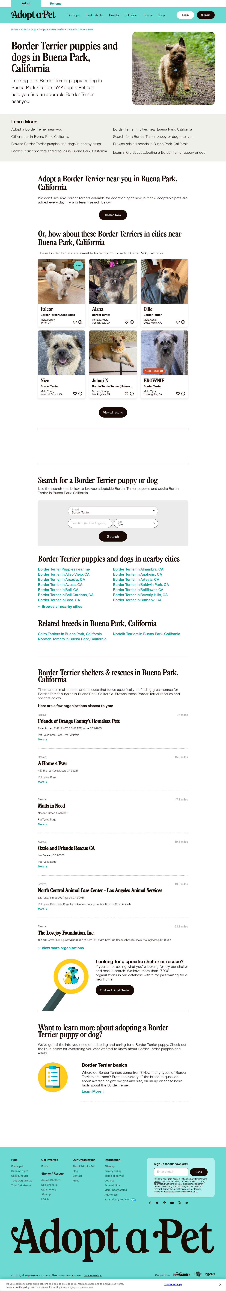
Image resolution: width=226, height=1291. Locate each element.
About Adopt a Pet (83, 1166)
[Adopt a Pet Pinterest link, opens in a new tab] (165, 1203)
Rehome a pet (19, 1170)
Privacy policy (113, 1170)
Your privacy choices (117, 1199)
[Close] (220, 1284)
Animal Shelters (50, 1179)
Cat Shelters (48, 1189)
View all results (113, 412)
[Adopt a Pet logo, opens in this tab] (113, 1243)
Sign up (205, 14)
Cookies (109, 1180)
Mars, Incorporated (116, 1189)
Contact (77, 1175)
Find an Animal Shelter (115, 990)
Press (76, 1180)
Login (185, 14)
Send (199, 1171)
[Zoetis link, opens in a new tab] (210, 1274)
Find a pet (17, 1166)
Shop (161, 15)
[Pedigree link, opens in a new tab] (197, 1274)
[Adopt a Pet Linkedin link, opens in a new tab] (187, 1203)
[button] (75, 322)
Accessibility (112, 1185)
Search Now (113, 215)
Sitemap (109, 1166)
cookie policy (22, 1287)
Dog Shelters (49, 1184)
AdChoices (111, 1194)
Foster (148, 15)
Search (113, 536)
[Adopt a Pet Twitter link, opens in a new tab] (158, 1203)
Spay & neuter (19, 1175)
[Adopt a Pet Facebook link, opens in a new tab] (150, 1203)
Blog (75, 1170)
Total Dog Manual (21, 1180)
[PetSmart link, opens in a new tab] (181, 1274)
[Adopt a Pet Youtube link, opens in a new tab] (173, 1203)
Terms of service (114, 1175)
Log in (45, 1198)
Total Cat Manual (21, 1185)
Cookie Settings (93, 1275)
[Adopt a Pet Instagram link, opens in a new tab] (180, 1203)
